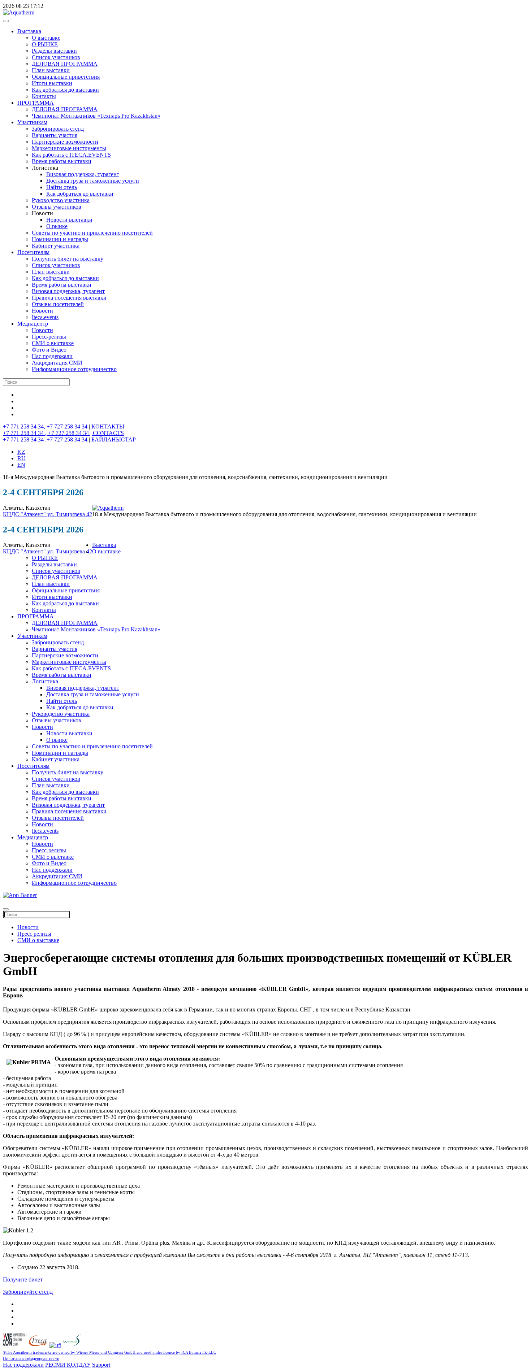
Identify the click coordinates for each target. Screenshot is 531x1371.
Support (101, 1365)
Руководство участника (61, 200)
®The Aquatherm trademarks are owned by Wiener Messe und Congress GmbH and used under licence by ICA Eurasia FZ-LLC (109, 1352)
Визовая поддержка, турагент (82, 174)
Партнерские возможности (65, 142)
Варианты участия (54, 135)
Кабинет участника (55, 246)
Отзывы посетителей (58, 304)
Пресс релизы (34, 934)
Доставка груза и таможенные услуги (92, 181)
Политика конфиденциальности (31, 1358)
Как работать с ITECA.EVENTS (71, 155)
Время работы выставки (61, 161)
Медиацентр (32, 324)
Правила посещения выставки (69, 298)
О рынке (57, 226)
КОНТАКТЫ (107, 426)
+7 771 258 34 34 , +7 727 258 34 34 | (48, 433)
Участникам (32, 122)
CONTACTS (108, 433)
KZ (21, 452)
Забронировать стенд (58, 129)
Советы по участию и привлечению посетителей (92, 233)
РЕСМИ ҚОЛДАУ (68, 1365)
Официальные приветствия (66, 77)
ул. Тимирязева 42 (69, 514)
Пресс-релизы (49, 337)
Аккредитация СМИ (57, 363)
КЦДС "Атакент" (25, 514)
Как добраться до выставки (65, 90)
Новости (42, 311)
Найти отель (61, 187)
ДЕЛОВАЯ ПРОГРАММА (65, 64)
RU (21, 458)
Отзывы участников (56, 207)
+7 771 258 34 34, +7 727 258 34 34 (45, 426)
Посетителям (33, 252)
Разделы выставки (54, 51)
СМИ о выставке (53, 343)
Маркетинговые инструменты (69, 148)
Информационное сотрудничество (74, 369)
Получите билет (23, 1279)
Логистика (45, 681)
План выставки (51, 70)
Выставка (29, 31)
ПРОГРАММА (35, 103)
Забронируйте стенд (28, 1292)
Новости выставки (69, 220)
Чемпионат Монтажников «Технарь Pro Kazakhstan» (96, 116)
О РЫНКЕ (45, 44)
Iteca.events (45, 317)
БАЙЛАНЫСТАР (113, 439)
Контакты (44, 96)
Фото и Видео (49, 350)
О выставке (46, 38)
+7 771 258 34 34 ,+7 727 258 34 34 (45, 439)
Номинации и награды (60, 239)
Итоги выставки (52, 83)
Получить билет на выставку (67, 259)
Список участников (56, 57)
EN (21, 465)
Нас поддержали (52, 356)
